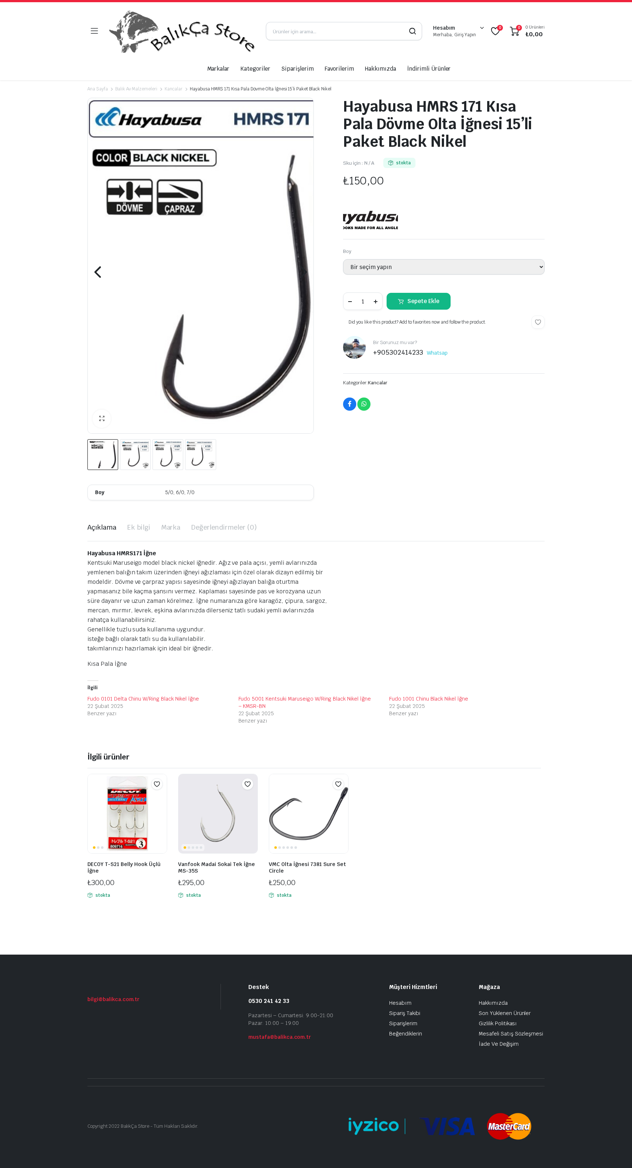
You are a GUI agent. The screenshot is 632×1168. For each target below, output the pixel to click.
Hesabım (400, 1003)
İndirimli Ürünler (429, 68)
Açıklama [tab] (101, 527)
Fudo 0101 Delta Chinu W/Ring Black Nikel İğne (143, 698)
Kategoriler (255, 68)
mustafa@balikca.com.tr (279, 1037)
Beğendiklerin (405, 1033)
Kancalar (174, 89)
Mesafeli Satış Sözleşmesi (511, 1033)
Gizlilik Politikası (498, 1023)
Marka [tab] (171, 527)
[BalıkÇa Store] (182, 31)
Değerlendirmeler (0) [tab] (223, 527)
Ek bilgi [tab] (138, 527)
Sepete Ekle (423, 301)
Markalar (218, 68)
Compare (160, 798)
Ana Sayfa (97, 89)
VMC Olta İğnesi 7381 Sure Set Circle (307, 867)
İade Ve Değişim (499, 1044)
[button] (102, 419)
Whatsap (437, 353)
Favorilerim (339, 68)
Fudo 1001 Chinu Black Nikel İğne (428, 698)
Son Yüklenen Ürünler (505, 1013)
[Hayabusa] (370, 215)
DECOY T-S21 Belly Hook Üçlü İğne (124, 867)
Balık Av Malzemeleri (136, 89)
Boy (347, 251)
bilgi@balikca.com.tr (113, 999)
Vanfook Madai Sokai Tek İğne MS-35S (216, 867)
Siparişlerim (297, 68)
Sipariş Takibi (404, 1013)
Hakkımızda (380, 68)
